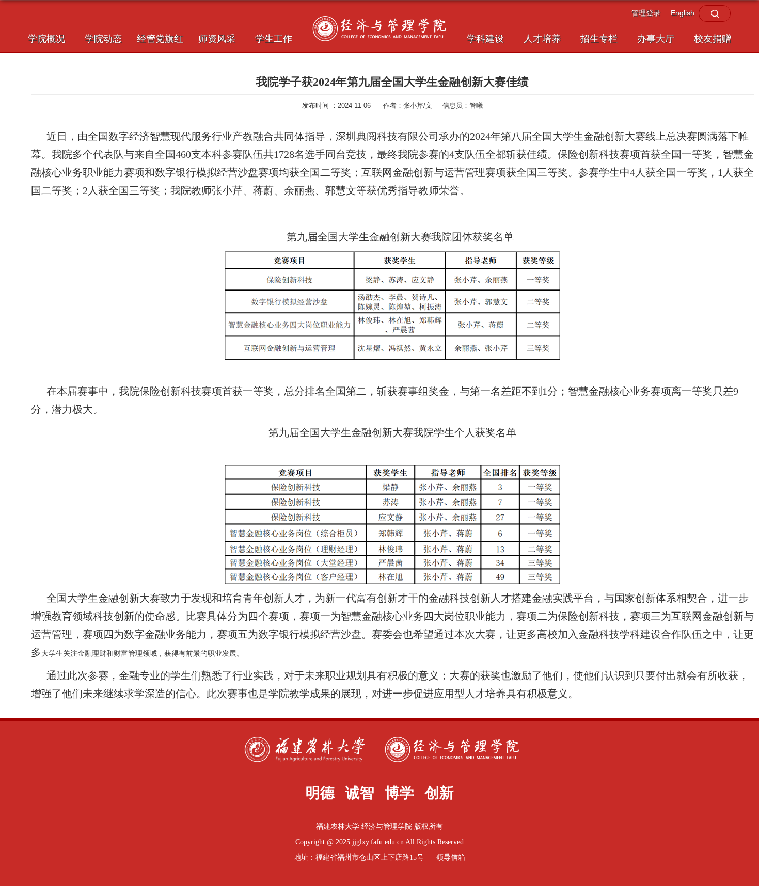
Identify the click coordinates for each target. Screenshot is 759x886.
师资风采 (216, 39)
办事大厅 (655, 39)
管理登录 (645, 13)
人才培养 (542, 39)
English (682, 13)
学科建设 (485, 39)
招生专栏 (599, 39)
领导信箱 (450, 857)
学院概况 (46, 39)
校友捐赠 (712, 39)
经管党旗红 (160, 39)
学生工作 (273, 39)
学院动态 (103, 39)
